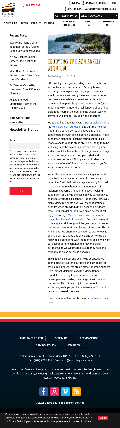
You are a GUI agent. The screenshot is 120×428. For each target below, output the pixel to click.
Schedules (10, 23)
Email (14, 140)
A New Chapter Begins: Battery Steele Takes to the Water (23, 61)
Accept (103, 417)
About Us (89, 23)
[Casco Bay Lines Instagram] (54, 391)
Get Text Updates (66, 15)
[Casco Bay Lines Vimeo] (65, 391)
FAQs (113, 3)
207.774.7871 (34, 5)
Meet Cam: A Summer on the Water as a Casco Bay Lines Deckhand (24, 75)
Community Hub (107, 23)
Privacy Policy (46, 345)
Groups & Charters (69, 23)
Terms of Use (89, 338)
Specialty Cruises (96, 3)
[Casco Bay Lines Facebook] (43, 391)
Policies (74, 345)
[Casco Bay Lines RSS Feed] (76, 391)
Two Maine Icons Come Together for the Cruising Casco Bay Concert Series (25, 46)
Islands (49, 23)
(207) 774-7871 (91, 356)
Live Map (76, 3)
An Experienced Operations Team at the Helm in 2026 (23, 103)
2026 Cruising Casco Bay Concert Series (91, 9)
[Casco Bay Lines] (8, 9)
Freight (36, 23)
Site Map (61, 338)
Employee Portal (32, 338)
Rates (24, 23)
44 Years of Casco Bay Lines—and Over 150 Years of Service (25, 89)
